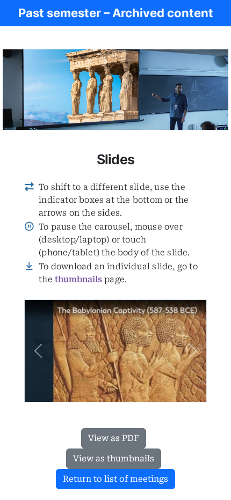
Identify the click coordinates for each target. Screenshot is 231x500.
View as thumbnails (113, 458)
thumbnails (78, 279)
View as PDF (113, 438)
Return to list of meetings (115, 479)
